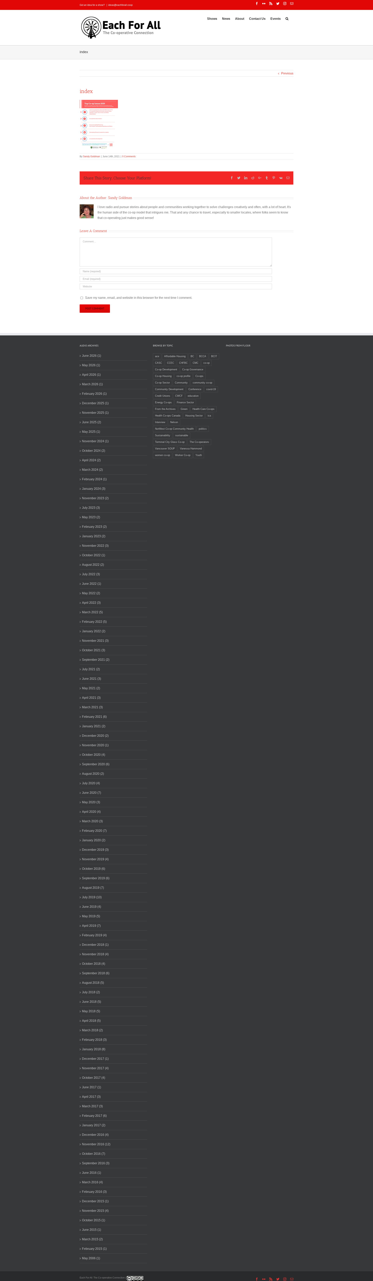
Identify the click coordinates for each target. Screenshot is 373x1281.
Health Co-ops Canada (167, 415)
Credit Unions (162, 395)
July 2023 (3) (91, 507)
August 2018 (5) (93, 982)
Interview (160, 422)
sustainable (181, 435)
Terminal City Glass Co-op (170, 442)
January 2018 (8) (93, 1049)
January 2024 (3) (93, 488)
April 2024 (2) (91, 460)
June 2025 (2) (91, 422)
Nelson (174, 422)
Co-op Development (166, 369)
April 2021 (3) (91, 697)
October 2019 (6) (93, 868)
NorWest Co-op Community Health (174, 428)
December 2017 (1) (95, 1058)
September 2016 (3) (95, 1163)
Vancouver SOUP (165, 448)
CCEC (170, 362)
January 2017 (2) (93, 1125)
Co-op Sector (162, 382)
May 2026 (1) (91, 365)
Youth (198, 455)
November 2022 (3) (95, 545)
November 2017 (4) (95, 1068)
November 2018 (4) (95, 954)
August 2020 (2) (93, 773)
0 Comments (129, 156)
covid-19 (211, 389)
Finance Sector (185, 402)
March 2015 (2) (92, 1239)
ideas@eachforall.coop (120, 5)
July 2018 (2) (91, 992)
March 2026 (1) (92, 384)
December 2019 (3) (95, 849)
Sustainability (162, 435)
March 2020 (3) (92, 821)
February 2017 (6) (94, 1115)
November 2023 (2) (95, 498)
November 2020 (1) (95, 745)
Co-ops (199, 376)
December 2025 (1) (95, 403)
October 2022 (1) (93, 555)
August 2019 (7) (93, 887)
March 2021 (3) (92, 707)
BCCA (202, 356)
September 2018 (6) (95, 973)
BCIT (214, 356)
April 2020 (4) (91, 811)
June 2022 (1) (91, 583)
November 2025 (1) (95, 412)
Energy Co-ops (163, 402)
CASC (158, 362)
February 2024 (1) (94, 479)
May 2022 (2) (91, 593)
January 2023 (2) (93, 536)
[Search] (287, 18)
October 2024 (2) (93, 450)
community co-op (202, 382)
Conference (194, 389)
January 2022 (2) (93, 631)
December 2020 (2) (95, 735)
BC (192, 356)
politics (203, 428)
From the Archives (165, 409)
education (193, 395)
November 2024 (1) (95, 441)
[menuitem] (212, 18)
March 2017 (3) (92, 1106)
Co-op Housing (163, 376)
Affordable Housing (175, 356)
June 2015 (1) (91, 1229)
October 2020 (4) (93, 754)
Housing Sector (194, 415)
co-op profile (183, 376)
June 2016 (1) (91, 1172)
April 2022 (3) (91, 602)
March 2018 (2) (92, 1030)
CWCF (179, 395)
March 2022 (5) (92, 612)
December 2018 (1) (95, 944)
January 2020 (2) (93, 840)
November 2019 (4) (95, 859)
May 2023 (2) (91, 517)
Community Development (169, 389)
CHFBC (183, 362)
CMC (195, 362)
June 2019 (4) (91, 906)
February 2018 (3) (94, 1039)
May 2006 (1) (91, 1258)
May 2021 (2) (91, 688)
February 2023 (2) (94, 526)
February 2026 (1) (94, 393)
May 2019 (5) (91, 916)
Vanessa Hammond (191, 448)
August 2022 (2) (93, 564)
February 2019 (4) (94, 935)
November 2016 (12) (96, 1144)
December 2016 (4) (95, 1134)
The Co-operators (199, 442)
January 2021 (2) (93, 726)
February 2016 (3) (94, 1191)
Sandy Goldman (91, 156)
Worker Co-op (182, 455)
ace (157, 356)
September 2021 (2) (95, 659)
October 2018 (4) (93, 963)
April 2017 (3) (91, 1096)
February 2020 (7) (94, 830)
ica (209, 415)
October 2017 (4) (93, 1077)
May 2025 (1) (91, 431)
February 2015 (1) (94, 1248)
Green (184, 409)
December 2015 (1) (95, 1201)
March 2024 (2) (92, 469)
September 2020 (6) (95, 764)
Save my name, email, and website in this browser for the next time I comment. (138, 297)
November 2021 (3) (95, 640)
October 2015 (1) (93, 1220)
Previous (287, 73)
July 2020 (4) (91, 783)
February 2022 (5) (94, 621)
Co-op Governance (192, 369)
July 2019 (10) (92, 897)
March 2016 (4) (92, 1182)
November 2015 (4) (95, 1210)
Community (181, 382)
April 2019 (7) (91, 925)
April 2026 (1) (91, 374)
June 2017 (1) (91, 1087)
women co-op (162, 455)
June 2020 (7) (91, 792)
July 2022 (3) (91, 574)
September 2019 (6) (95, 878)
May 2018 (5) (91, 1011)
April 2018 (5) (91, 1020)
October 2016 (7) (93, 1153)
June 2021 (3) (91, 678)
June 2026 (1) (91, 355)
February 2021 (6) (94, 716)
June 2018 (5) (91, 1001)
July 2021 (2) (91, 669)
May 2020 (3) (91, 802)
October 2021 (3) (93, 650)
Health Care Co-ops (203, 409)
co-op (206, 362)
